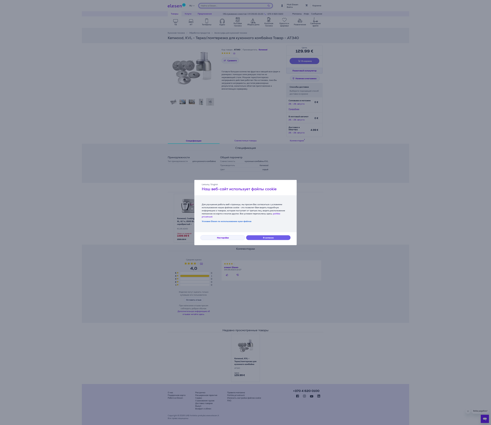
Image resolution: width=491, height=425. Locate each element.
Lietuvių (205, 184)
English (214, 184)
